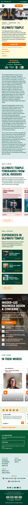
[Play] (5, 392)
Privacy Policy (9, 448)
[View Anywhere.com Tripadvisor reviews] (18, 64)
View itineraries (5, 51)
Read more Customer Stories (8, 427)
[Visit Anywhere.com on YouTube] (18, 487)
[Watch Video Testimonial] (22, 422)
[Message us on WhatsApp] (12, 487)
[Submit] (23, 442)
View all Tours (7, 288)
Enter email (5, 442)
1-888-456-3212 (7, 1)
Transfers (4, 55)
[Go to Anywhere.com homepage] (3, 5)
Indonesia (4, 22)
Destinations (12, 22)
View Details (17, 214)
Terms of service (6, 472)
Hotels (3, 53)
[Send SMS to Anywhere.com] (10, 487)
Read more (4, 40)
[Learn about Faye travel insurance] (11, 67)
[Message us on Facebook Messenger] (15, 488)
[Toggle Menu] (25, 6)
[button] (3, 399)
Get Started (8, 322)
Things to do (5, 49)
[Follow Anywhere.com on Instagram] (20, 487)
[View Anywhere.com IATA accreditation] (6, 67)
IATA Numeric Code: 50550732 (14, 492)
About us (17, 462)
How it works (18, 460)
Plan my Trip (19, 5)
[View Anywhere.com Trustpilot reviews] (23, 1)
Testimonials (5, 460)
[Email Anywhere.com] (8, 487)
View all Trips (7, 220)
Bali (19, 22)
